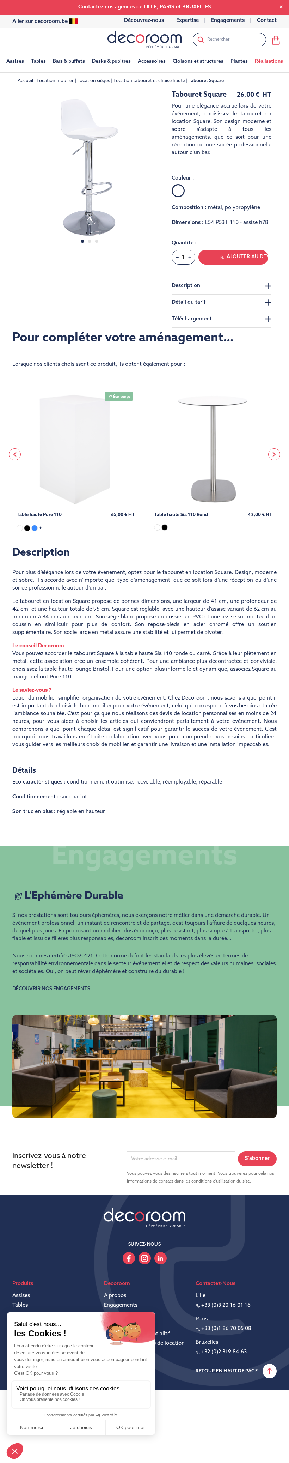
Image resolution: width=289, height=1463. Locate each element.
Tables (20, 1305)
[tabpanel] (89, 168)
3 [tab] (96, 241)
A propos (115, 1296)
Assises (21, 1296)
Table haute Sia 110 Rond (181, 515)
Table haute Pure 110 (39, 515)
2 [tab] (89, 241)
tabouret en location (187, 572)
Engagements (120, 1305)
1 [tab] (82, 241)
